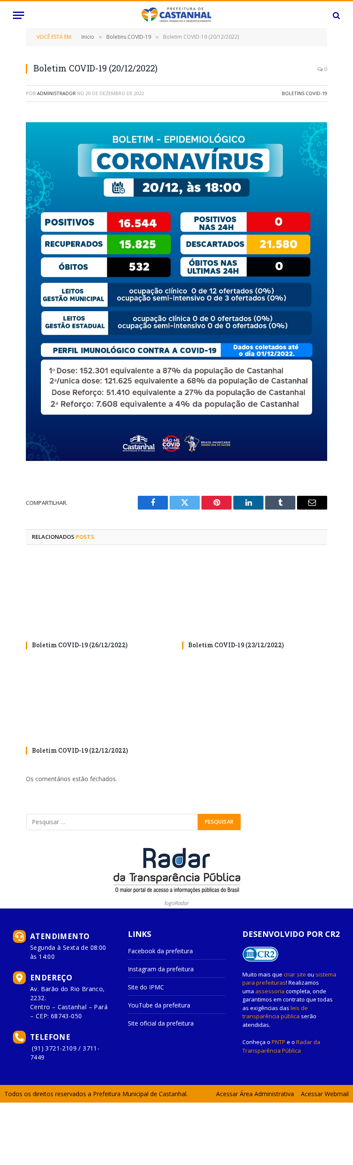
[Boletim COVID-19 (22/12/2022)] (98, 700)
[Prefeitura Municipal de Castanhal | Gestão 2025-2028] (176, 15)
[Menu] (18, 15)
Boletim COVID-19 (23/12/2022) (236, 645)
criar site (295, 974)
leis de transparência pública (275, 1012)
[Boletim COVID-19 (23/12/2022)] (254, 595)
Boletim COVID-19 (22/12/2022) (80, 750)
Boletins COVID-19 (304, 93)
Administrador (56, 93)
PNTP (278, 1042)
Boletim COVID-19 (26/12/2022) (79, 645)
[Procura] (335, 15)
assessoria (270, 991)
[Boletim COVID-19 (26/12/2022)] (98, 595)
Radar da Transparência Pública (281, 1046)
